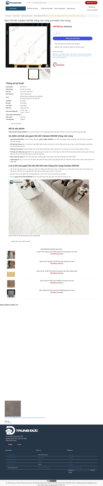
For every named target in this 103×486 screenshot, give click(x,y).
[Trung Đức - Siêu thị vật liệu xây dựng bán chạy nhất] (14, 2)
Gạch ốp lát (71, 8)
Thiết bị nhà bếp (47, 8)
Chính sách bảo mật (75, 467)
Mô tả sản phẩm (16, 123)
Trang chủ (8, 16)
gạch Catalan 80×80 (26, 159)
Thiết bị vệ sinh (32, 8)
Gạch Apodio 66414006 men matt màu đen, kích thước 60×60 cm (25, 417)
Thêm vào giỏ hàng (73, 38)
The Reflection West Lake (82, 470)
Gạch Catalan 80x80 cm (40, 16)
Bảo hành (41, 458)
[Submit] (78, 2)
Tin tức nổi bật (92, 10)
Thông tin (91, 7)
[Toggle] (8, 123)
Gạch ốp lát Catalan (26, 16)
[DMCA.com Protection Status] (51, 481)
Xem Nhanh (8, 422)
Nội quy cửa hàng (43, 467)
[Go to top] (99, 483)
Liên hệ (71, 458)
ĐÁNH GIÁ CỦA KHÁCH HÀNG (20, 241)
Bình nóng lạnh (59, 8)
